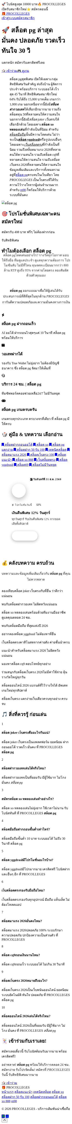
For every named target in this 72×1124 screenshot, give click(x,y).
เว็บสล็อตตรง (45, 459)
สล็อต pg (22, 175)
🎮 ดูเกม (23, 71)
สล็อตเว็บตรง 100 (41, 454)
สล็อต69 (22, 464)
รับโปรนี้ (27, 536)
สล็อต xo (42, 444)
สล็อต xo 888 (24, 459)
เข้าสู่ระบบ (9, 18)
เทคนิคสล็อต (57, 449)
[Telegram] (7, 1116)
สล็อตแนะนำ (23, 1092)
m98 (23, 190)
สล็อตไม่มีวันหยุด (44, 464)
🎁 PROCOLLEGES (16, 13)
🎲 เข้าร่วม (9, 71)
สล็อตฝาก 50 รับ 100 (30, 449)
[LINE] (3, 1116)
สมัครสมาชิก (25, 18)
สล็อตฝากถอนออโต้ (18, 444)
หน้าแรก (8, 1092)
